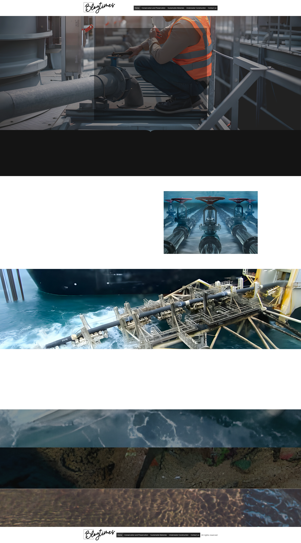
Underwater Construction (196, 8)
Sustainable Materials (176, 8)
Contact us (212, 8)
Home (137, 8)
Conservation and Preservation (153, 8)
